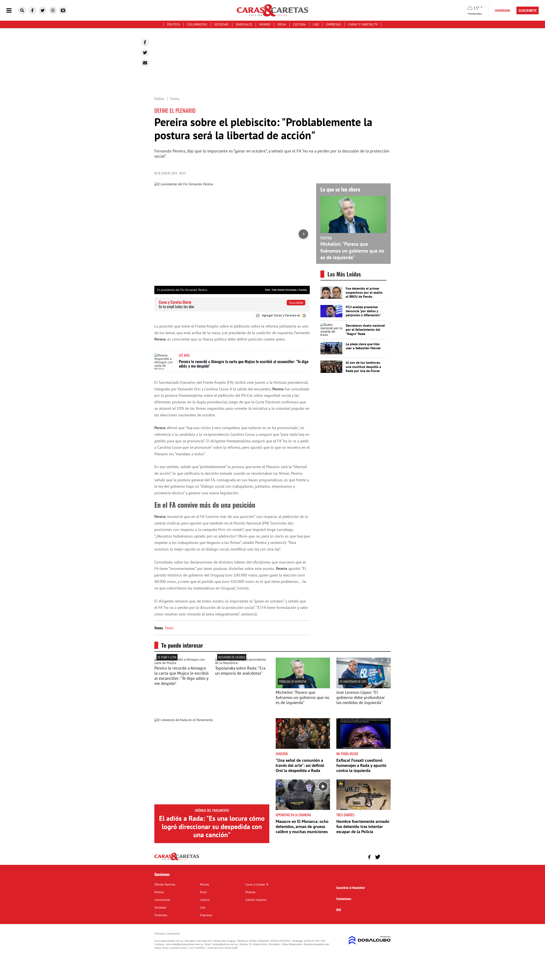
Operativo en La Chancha (293, 814)
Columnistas (197, 24)
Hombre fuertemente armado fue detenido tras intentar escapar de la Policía (362, 826)
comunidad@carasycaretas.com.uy (184, 944)
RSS (338, 909)
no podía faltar (347, 753)
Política (173, 24)
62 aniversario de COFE (353, 681)
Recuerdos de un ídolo (231, 657)
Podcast (250, 892)
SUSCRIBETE (527, 10)
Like (316, 24)
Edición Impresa (255, 900)
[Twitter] (145, 53)
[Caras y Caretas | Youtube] (63, 10)
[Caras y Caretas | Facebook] (32, 10)
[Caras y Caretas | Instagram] (53, 10)
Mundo (264, 24)
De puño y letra (167, 657)
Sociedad (221, 24)
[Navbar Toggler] (12, 10)
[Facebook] (145, 42)
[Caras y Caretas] (176, 860)
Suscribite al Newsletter (350, 887)
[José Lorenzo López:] (363, 687)
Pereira (169, 628)
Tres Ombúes (345, 814)
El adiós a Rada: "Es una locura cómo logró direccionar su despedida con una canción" (212, 826)
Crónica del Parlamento (212, 810)
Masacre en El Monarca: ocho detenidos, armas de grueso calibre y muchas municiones (302, 826)
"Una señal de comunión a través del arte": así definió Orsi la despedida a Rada (300, 765)
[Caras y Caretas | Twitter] (43, 10)
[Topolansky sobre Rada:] (242, 663)
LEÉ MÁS (184, 355)
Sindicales (244, 24)
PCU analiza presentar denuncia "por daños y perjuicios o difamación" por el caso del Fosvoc (363, 313)
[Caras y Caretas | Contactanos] (386, 856)
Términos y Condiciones (167, 933)
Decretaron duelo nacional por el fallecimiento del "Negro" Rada (365, 329)
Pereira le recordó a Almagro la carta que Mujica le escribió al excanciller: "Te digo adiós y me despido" (243, 364)
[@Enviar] (145, 63)
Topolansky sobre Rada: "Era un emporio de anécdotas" (240, 670)
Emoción (282, 753)
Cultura (299, 24)
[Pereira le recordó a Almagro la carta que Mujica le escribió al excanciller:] (181, 663)
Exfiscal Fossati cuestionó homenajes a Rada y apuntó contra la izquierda (361, 765)
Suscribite (296, 302)
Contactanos (343, 898)
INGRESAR (502, 10)
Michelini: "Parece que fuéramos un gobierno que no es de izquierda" (352, 250)
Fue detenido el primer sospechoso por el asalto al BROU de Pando (364, 292)
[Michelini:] (303, 687)
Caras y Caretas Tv (363, 24)
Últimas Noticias (164, 884)
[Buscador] (22, 10)
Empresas (333, 24)
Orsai (281, 24)
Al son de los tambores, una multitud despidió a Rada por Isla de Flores (363, 366)
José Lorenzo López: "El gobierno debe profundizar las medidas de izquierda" (360, 697)
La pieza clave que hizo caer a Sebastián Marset (363, 346)
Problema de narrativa (293, 681)
